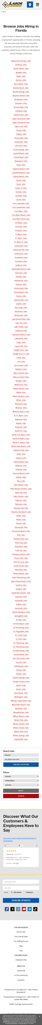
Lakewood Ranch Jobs (21, 334)
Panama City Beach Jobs (21, 512)
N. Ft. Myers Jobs (21, 415)
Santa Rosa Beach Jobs (21, 593)
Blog (21, 946)
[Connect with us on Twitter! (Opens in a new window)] (12, 909)
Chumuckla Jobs (21, 138)
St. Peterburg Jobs (21, 643)
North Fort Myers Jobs (21, 435)
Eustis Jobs (21, 199)
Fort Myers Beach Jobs (21, 215)
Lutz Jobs (21, 361)
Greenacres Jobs (21, 253)
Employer (29, 892)
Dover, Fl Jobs (21, 188)
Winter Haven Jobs (21, 727)
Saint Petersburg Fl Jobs (21, 581)
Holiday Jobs (21, 276)
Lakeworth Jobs (21, 338)
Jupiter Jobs (21, 303)
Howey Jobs (21, 296)
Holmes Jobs (21, 284)
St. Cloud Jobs (21, 635)
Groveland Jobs (21, 257)
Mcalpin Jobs (21, 381)
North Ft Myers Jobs (21, 438)
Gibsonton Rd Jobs (21, 249)
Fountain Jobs (21, 226)
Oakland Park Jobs (21, 450)
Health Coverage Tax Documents (21, 1004)
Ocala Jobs (21, 454)
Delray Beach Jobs (21, 176)
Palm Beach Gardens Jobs (21, 488)
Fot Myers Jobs (21, 223)
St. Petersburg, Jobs (21, 650)
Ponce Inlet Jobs (21, 558)
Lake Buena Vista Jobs (21, 319)
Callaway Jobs (21, 111)
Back (4, 12)
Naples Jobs (21, 423)
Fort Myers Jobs (21, 211)
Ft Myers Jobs (21, 234)
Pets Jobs (21, 535)
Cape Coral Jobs (21, 126)
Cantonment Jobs (21, 115)
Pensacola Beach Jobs (21, 531)
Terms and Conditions (12, 1023)
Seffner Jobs (21, 604)
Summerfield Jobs (21, 654)
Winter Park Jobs (21, 720)
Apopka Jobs (21, 72)
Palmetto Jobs (21, 504)
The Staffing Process (21, 941)
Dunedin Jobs (21, 195)
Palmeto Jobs (21, 500)
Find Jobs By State (21, 936)
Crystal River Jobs (21, 157)
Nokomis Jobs (21, 427)
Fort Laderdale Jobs (21, 203)
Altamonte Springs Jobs (21, 61)
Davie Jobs (21, 165)
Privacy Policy (23, 1023)
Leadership (21, 970)
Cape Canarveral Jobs (21, 118)
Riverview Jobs (21, 569)
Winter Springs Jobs (21, 735)
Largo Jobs (21, 342)
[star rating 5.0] (21, 851)
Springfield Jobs (21, 616)
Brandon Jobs (21, 103)
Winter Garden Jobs (21, 724)
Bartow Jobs (21, 80)
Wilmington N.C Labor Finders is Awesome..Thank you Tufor (18, 858)
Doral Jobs (21, 184)
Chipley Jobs (21, 134)
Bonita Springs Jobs (21, 91)
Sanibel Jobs (21, 589)
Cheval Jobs (21, 130)
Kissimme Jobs (21, 311)
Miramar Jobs (21, 407)
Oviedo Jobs (21, 477)
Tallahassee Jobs (21, 666)
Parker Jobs (21, 519)
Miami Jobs (21, 392)
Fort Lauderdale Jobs (21, 207)
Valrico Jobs (21, 685)
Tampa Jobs (21, 670)
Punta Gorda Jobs (21, 566)
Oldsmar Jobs (21, 465)
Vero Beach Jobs (21, 693)
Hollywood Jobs (21, 280)
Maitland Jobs (21, 369)
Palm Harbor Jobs (21, 496)
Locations (21, 980)
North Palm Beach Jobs (21, 446)
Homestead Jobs (21, 288)
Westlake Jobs (21, 708)
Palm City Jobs (21, 492)
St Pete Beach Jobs (21, 623)
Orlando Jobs (21, 469)
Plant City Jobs (21, 542)
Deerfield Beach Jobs (21, 172)
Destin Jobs (21, 180)
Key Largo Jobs (21, 307)
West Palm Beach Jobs (21, 704)
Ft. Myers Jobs (21, 238)
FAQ (21, 950)
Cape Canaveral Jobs (21, 122)
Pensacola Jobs (21, 527)
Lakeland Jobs (21, 330)
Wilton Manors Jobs (21, 716)
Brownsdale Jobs (21, 107)
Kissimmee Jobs (21, 315)
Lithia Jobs (21, 357)
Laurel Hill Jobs (21, 346)
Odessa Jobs (21, 458)
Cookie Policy (6, 1020)
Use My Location (21, 765)
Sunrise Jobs (21, 662)
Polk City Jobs (21, 550)
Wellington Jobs (21, 697)
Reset (21, 791)
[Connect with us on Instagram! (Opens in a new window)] (18, 909)
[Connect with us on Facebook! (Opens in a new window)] (7, 909)
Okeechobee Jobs (21, 462)
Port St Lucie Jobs (21, 562)
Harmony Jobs (21, 273)
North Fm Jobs (21, 431)
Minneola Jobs (21, 404)
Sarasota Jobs (21, 596)
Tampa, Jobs (21, 674)
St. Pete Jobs (21, 639)
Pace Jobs (21, 481)
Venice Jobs (21, 689)
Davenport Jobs (21, 161)
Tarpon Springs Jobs (21, 677)
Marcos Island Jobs (21, 377)
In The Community (21, 975)
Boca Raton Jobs (21, 84)
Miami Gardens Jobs (21, 396)
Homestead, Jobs (21, 292)
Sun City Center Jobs (21, 658)
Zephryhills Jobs (21, 739)
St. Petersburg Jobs (21, 647)
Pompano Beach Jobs (21, 554)
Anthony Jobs (21, 64)
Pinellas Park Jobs (21, 539)
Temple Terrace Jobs (21, 681)
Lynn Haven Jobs (21, 365)
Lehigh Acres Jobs (21, 350)
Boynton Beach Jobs (21, 95)
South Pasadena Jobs (21, 612)
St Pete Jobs (21, 620)
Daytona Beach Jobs (21, 169)
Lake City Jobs (21, 323)
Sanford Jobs (21, 585)
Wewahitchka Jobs (21, 712)
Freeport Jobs (21, 230)
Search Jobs (21, 932)
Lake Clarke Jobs (21, 327)
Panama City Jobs (21, 508)
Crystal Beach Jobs (21, 153)
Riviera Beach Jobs (21, 573)
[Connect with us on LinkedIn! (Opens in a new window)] (30, 909)
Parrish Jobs (21, 523)
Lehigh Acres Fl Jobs (21, 354)
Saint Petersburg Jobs (21, 577)
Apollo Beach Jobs (21, 68)
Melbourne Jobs (21, 384)
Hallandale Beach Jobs (21, 269)
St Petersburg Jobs (21, 627)
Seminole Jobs (21, 608)
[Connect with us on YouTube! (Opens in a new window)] (24, 909)
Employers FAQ (21, 960)
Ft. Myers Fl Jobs (21, 242)
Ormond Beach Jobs (21, 473)
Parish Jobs (21, 515)
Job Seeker (17, 892)
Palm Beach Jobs (21, 485)
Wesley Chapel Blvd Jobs (21, 700)
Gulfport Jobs (21, 265)
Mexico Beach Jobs (21, 388)
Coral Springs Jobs (21, 149)
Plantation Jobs (21, 546)
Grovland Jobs (21, 261)
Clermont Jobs (21, 145)
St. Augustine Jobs (21, 631)
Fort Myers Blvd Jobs (21, 219)
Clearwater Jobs (21, 142)
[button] (5, 846)
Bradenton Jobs (21, 99)
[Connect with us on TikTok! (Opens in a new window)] (35, 909)
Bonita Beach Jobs (21, 88)
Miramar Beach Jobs (21, 411)
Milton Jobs (21, 400)
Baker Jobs (21, 76)
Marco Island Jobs (21, 373)
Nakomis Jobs (21, 419)
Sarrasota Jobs (21, 600)
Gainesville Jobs (21, 246)
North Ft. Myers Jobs (21, 442)
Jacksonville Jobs (21, 300)
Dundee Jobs (21, 192)
